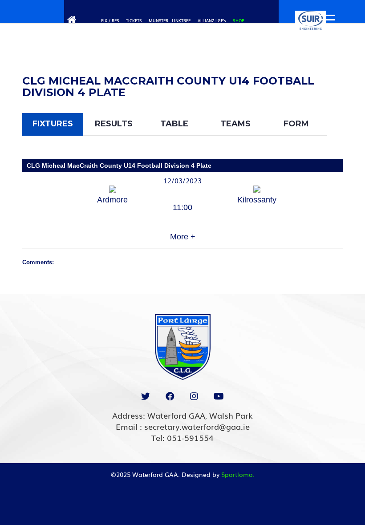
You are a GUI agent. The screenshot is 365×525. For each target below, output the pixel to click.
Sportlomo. (238, 474)
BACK (326, 70)
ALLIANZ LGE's (212, 20)
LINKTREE (181, 20)
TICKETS (134, 20)
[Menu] (323, 20)
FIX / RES (110, 20)
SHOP (238, 20)
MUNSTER (158, 20)
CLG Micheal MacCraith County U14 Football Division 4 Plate (119, 165)
